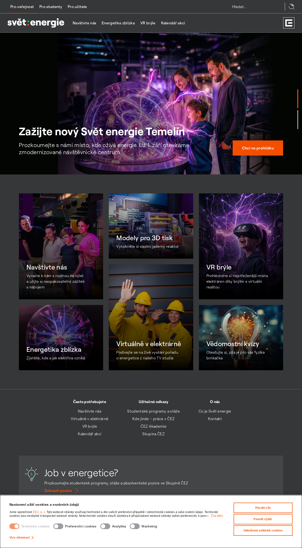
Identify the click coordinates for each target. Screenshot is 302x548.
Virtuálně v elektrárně (89, 418)
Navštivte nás (84, 23)
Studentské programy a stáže (153, 411)
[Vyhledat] (291, 6)
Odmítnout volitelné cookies (263, 530)
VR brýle (147, 23)
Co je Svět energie (215, 411)
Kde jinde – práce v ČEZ (153, 418)
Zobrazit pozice (58, 490)
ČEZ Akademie (153, 426)
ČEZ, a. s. (40, 512)
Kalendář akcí (173, 23)
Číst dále (217, 516)
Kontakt (215, 418)
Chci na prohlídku (258, 148)
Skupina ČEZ (153, 433)
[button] (297, 98)
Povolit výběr (263, 519)
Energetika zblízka (118, 23)
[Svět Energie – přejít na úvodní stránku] (36, 23)
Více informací (19, 537)
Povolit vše (263, 507)
